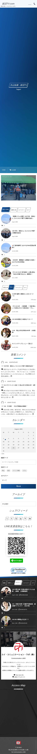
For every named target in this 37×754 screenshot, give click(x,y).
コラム (24, 470)
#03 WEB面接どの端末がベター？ (22, 319)
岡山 (3, 470)
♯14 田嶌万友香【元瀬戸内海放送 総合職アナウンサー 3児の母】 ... (24, 605)
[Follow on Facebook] (12, 518)
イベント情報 (16, 470)
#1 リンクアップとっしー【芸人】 (22, 343)
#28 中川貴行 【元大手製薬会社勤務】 (15, 406)
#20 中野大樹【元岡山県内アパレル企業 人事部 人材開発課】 (23, 590)
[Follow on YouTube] (21, 518)
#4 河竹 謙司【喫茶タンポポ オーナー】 (23, 295)
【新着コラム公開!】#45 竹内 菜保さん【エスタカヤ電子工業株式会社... (23, 217)
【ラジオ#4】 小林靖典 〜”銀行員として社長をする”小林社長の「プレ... (24, 307)
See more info (20, 675)
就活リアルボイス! (19, 677)
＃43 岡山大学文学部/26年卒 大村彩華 (24, 331)
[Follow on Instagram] (16, 518)
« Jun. (2, 453)
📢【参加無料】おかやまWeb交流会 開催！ (24, 246)
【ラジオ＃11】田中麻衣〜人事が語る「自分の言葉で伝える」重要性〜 (23, 273)
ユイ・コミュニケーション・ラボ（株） (18, 654)
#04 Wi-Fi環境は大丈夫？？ (20, 619)
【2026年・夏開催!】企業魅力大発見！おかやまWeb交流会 (24, 261)
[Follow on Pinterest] (25, 518)
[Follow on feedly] (30, 518)
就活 (8, 470)
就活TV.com (8, 4)
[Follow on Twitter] (7, 518)
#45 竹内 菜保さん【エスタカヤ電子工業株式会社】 (23, 232)
